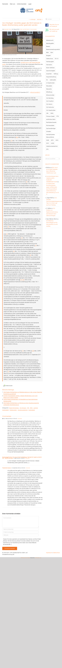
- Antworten (19, 418)
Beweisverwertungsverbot (53, 49)
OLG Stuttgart (23, 408)
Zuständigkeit (31, 410)
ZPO (47, 149)
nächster (39, 19)
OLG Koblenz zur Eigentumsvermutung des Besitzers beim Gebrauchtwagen (52, 211)
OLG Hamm (49, 104)
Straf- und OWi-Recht (24, 29)
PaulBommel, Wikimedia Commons (9, 54)
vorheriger (32, 19)
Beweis (48, 46)
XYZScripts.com (38, 557)
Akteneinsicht (49, 40)
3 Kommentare (33, 29)
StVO (47, 143)
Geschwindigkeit (50, 71)
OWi (28, 408)
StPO (52, 140)
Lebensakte (53, 80)
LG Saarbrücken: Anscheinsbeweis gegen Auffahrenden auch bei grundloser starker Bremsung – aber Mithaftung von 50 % (52, 189)
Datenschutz (49, 58)
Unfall (52, 143)
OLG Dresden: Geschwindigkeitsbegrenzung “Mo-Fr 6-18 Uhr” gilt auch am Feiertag (54, 201)
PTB (57, 116)
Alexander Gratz (7, 29)
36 (8, 227)
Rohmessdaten (50, 125)
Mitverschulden (50, 95)
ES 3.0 (56, 58)
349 (33, 351)
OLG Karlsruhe (50, 107)
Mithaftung (49, 92)
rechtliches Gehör (50, 119)
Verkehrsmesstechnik (52, 146)
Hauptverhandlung (51, 77)
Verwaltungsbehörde (23, 410)
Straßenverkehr (13, 410)
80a (17, 137)
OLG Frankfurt (50, 101)
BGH (52, 52)
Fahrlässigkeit (50, 61)
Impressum (49, 552)
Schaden (48, 131)
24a (23, 280)
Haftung (56, 74)
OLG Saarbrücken (50, 110)
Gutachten (49, 74)
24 (21, 280)
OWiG (31, 408)
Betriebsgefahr (50, 43)
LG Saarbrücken (50, 83)
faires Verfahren (50, 68)
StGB (47, 140)
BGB (47, 52)
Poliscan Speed (50, 116)
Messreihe (49, 89)
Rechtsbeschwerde (51, 122)
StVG (57, 140)
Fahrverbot (49, 65)
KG (47, 80)
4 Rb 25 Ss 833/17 (35, 92)
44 (26, 182)
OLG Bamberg (50, 98)
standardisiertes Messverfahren (50, 136)
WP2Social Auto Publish (25, 557)
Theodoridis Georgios (6, 467)
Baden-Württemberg (14, 408)
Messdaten (49, 86)
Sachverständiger (50, 128)
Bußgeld (48, 55)
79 (11, 140)
